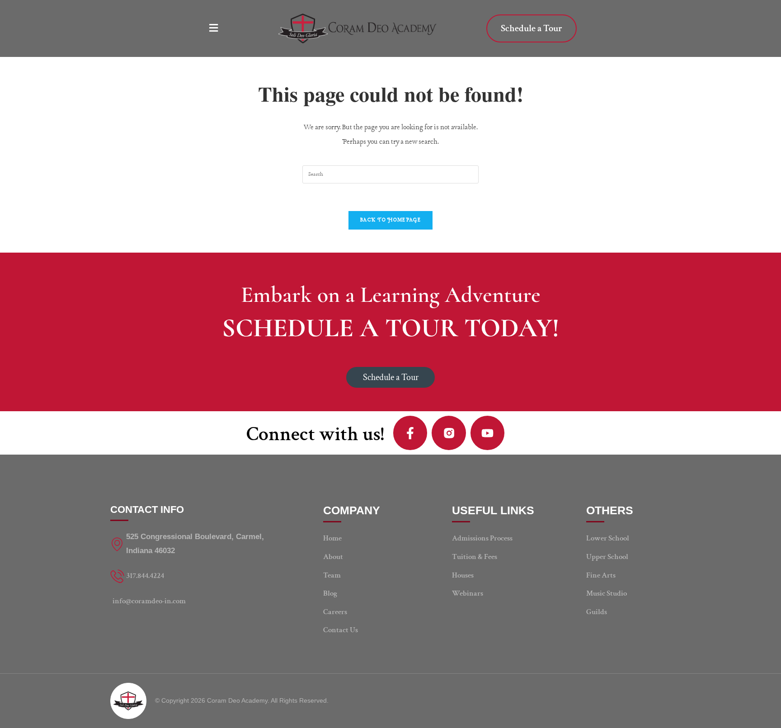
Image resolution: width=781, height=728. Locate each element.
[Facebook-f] (410, 433)
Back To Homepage (390, 220)
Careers (335, 612)
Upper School (607, 557)
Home (332, 538)
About (333, 557)
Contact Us (340, 630)
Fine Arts (601, 575)
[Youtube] (487, 433)
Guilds (596, 612)
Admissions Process (482, 538)
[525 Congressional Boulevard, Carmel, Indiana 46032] (194, 544)
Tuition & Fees (474, 557)
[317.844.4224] (194, 576)
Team (332, 575)
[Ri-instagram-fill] (449, 433)
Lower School (607, 538)
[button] (217, 28)
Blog (330, 593)
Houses (463, 575)
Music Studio (606, 593)
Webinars (467, 593)
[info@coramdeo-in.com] (194, 601)
